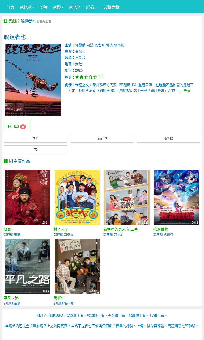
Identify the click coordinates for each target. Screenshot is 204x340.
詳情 (187, 90)
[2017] (77, 196)
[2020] (127, 196)
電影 (57, 7)
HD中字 (102, 138)
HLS (17, 126)
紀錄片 (92, 7)
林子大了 (61, 229)
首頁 (10, 7)
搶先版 (168, 138)
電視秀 (75, 7)
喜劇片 (14, 20)
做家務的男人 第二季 (120, 229)
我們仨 (59, 298)
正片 (35, 138)
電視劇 (26, 7)
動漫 (44, 7)
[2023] (27, 265)
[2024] (77, 265)
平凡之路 (11, 298)
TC (36, 149)
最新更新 (111, 7)
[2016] (177, 196)
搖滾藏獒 (160, 229)
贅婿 (7, 229)
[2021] (27, 196)
